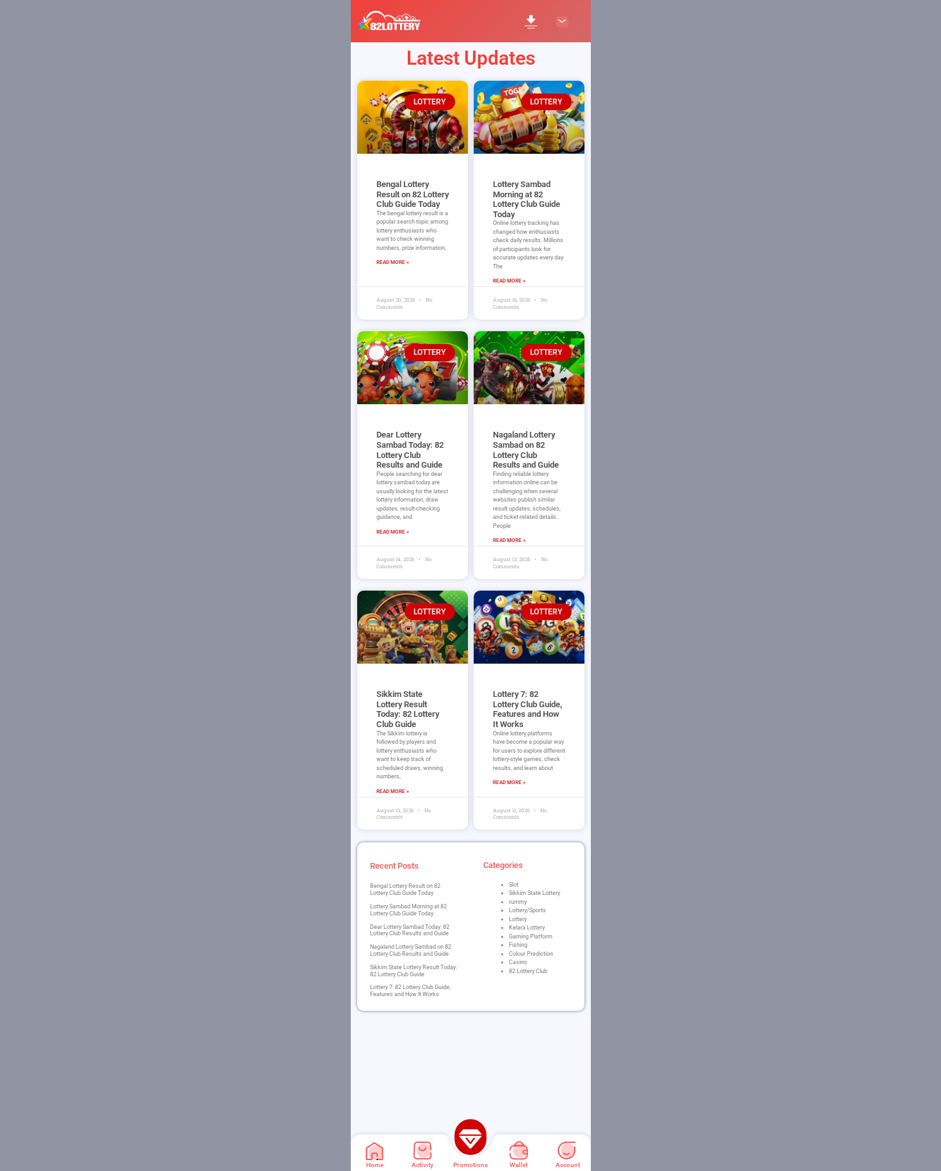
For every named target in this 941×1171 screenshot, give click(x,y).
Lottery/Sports (527, 910)
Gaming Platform (530, 936)
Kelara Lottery (527, 927)
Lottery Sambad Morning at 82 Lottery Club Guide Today (526, 199)
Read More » (392, 262)
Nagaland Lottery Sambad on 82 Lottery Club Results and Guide (526, 450)
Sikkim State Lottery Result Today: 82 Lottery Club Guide (407, 709)
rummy (518, 902)
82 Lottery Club (528, 971)
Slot (514, 884)
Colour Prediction (531, 954)
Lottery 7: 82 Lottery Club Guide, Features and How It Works (527, 709)
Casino (518, 962)
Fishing (518, 945)
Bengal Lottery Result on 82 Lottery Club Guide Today (412, 194)
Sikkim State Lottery (534, 893)
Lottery (518, 919)
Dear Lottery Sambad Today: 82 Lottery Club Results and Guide (410, 450)
